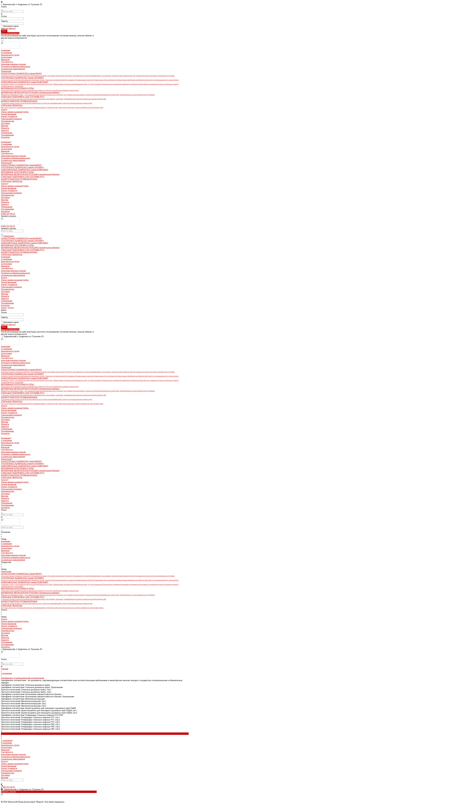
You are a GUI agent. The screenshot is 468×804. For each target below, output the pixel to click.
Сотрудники (6, 57)
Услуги (4, 184)
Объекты (5, 202)
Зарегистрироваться (10, 33)
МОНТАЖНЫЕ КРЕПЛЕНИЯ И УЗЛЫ (17, 172)
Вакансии (5, 59)
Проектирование (8, 114)
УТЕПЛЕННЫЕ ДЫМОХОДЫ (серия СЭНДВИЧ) (22, 167)
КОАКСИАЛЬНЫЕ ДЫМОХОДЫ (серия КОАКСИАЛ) (90, 84)
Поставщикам (7, 209)
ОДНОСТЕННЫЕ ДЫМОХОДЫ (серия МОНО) (21, 165)
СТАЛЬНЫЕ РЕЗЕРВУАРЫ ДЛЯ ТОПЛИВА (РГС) (22, 177)
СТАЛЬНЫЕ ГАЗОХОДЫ (11, 181)
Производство (7, 121)
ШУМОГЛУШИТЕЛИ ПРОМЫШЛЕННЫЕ (19, 179)
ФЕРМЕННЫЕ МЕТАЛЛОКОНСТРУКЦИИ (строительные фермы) (30, 174)
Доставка (5, 123)
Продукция (6, 163)
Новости (5, 204)
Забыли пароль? (8, 28)
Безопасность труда (10, 55)
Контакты (5, 211)
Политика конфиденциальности (15, 66)
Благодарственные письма (13, 64)
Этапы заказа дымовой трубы (15, 112)
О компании (6, 53)
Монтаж (4, 126)
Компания (6, 142)
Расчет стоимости (9, 116)
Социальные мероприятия (13, 69)
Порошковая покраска (11, 119)
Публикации (6, 207)
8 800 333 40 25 (8, 214)
